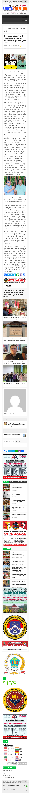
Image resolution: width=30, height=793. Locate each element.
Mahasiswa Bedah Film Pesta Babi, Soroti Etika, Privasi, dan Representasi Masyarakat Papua (14, 384)
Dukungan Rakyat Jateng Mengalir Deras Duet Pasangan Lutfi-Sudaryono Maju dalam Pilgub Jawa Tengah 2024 (17, 424)
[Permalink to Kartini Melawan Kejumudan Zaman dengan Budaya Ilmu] (6, 494)
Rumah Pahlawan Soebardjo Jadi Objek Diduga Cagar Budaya (18, 508)
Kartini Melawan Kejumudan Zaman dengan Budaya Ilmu (19, 493)
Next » (24, 431)
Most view (12, 481)
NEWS (9, 27)
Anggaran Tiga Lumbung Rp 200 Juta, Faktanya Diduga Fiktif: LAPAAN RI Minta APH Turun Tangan (19, 568)
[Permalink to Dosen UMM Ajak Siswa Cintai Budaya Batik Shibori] (6, 516)
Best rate (19, 481)
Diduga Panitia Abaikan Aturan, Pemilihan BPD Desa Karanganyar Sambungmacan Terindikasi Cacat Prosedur (14, 340)
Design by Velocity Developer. (9, 789)
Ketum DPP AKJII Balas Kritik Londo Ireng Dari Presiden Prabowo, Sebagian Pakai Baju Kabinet (14, 362)
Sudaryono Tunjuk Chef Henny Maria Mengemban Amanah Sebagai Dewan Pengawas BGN (14, 318)
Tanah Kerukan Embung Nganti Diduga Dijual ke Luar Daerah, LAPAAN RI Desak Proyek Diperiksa (18, 487)
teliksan (5, 45)
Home (5, 27)
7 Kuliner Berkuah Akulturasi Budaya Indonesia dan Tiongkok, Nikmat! (19, 501)
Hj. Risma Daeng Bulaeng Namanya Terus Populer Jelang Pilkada (12, 435)
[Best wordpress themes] (15, 51)
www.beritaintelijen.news (15, 785)
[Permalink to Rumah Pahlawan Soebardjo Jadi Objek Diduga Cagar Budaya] (6, 508)
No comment (14, 490)
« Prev (5, 419)
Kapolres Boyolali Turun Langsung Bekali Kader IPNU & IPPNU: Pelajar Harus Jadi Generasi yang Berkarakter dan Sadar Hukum (19, 584)
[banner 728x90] (15, 646)
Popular (6, 481)
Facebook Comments (9, 441)
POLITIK (17, 27)
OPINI (13, 27)
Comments (18, 441)
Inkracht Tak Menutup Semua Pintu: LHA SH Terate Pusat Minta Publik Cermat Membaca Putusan (19, 561)
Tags (25, 481)
